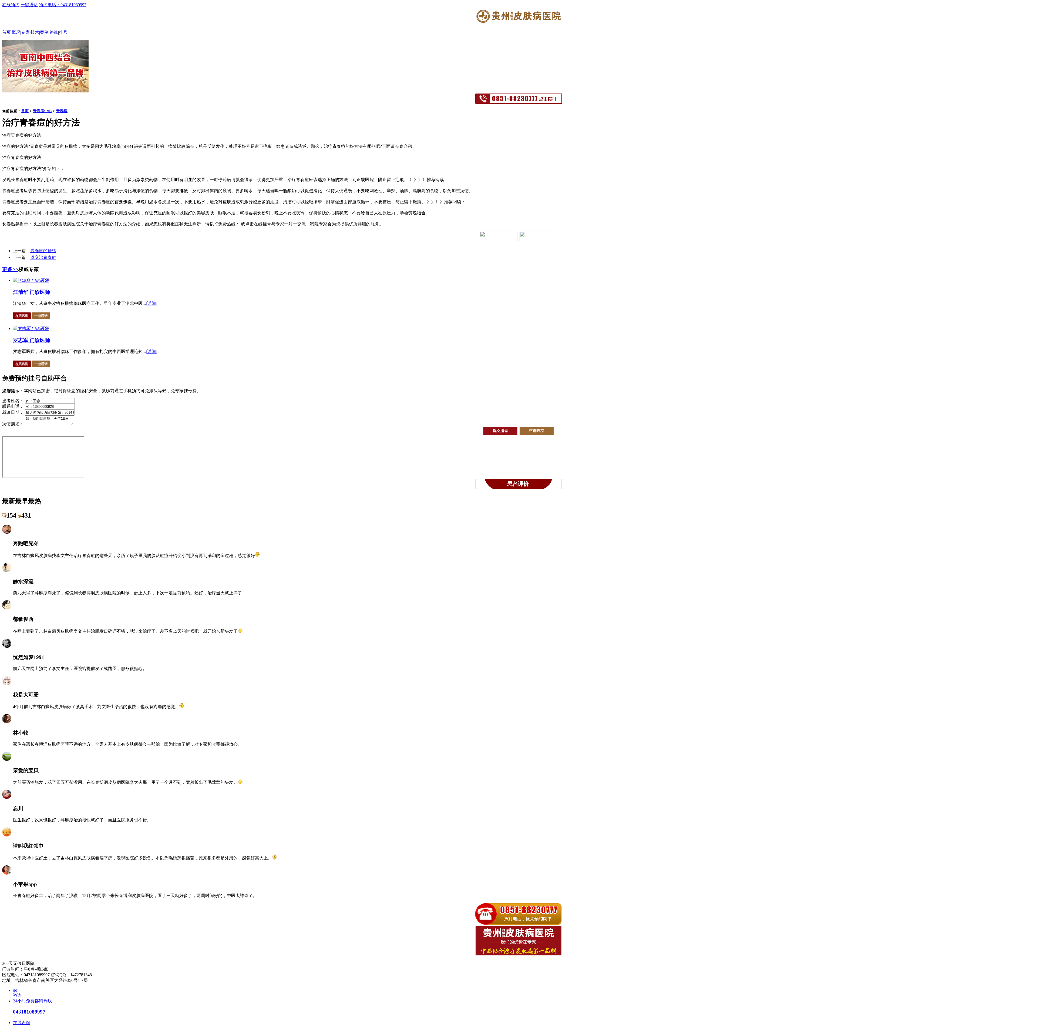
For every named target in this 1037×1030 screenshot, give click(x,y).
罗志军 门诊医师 (31, 340)
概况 (16, 32)
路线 (53, 32)
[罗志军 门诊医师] (31, 328)
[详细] (151, 303)
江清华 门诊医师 (31, 292)
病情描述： (13, 423)
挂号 (63, 32)
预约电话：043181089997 (62, 4)
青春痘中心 (42, 111)
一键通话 (29, 4)
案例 (44, 32)
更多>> (10, 269)
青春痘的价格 (43, 250)
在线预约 (10, 4)
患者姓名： (13, 400)
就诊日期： (13, 412)
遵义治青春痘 (43, 257)
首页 (6, 32)
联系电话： (13, 406)
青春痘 (62, 111)
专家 (25, 32)
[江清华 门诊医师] (31, 280)
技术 (35, 32)
